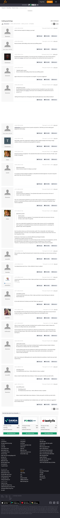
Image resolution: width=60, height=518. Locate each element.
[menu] (56, 2)
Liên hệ (41, 474)
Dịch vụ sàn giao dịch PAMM (46, 452)
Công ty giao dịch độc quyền (46, 443)
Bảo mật (6, 496)
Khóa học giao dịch (44, 460)
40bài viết (55, 41)
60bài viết (55, 251)
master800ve (7, 285)
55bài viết (55, 164)
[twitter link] (54, 502)
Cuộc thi (22, 448)
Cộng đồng (22, 441)
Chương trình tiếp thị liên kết (46, 450)
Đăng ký (50, 1)
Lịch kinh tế (3, 441)
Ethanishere (6, 23)
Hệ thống (22, 443)
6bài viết (55, 309)
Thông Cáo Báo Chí (5, 479)
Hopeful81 (7, 317)
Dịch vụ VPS (42, 445)
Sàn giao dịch (43, 441)
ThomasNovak (7, 146)
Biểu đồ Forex (23, 450)
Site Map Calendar (17, 495)
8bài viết (55, 264)
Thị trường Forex (5, 448)
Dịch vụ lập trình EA (44, 448)
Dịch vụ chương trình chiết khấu (47, 453)
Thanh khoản (4, 459)
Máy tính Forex (4, 460)
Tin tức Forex (4, 453)
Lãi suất (3, 445)
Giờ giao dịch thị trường (6, 443)
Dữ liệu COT (3, 457)
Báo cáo (55, 36)
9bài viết (55, 323)
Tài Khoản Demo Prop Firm (7, 488)
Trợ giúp (41, 472)
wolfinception (7, 331)
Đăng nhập (42, 1)
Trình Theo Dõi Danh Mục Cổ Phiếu (47, 462)
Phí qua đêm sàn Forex (6, 474)
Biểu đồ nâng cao (24, 481)
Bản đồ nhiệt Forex (5, 462)
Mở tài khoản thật (11, 433)
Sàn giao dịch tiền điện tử (45, 459)
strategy (21, 58)
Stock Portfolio (23, 477)
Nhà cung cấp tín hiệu (45, 446)
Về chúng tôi (42, 477)
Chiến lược (22, 446)
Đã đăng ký (56, 20)
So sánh (3, 490)
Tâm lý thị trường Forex (25, 452)
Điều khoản (2, 496)
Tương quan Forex (5, 452)
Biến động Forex (4, 450)
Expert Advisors (43, 457)
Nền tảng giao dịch (44, 455)
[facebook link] (50, 502)
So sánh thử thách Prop (6, 485)
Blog (41, 479)
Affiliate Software (24, 479)
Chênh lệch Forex (5, 471)
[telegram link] (58, 502)
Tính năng (22, 472)
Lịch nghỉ (3, 446)
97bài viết (55, 28)
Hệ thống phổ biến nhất (25, 445)
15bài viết (55, 138)
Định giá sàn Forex (5, 472)
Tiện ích (22, 471)
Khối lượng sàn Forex (6, 476)
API (21, 474)
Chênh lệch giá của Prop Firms (8, 486)
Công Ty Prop (4, 483)
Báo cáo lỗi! (42, 476)
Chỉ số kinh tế (4, 464)
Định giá (40, 36)
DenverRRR (7, 259)
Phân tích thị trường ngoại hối (8, 455)
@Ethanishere (17, 127)
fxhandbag (7, 272)
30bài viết (55, 151)
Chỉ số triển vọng (24, 453)
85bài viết (55, 277)
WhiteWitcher (7, 62)
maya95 (7, 172)
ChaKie (7, 159)
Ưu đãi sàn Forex (5, 477)
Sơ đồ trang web (10, 497)
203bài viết (55, 54)
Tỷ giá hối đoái (4, 466)
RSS (21, 476)
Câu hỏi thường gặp (44, 471)
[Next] (57, 24)
